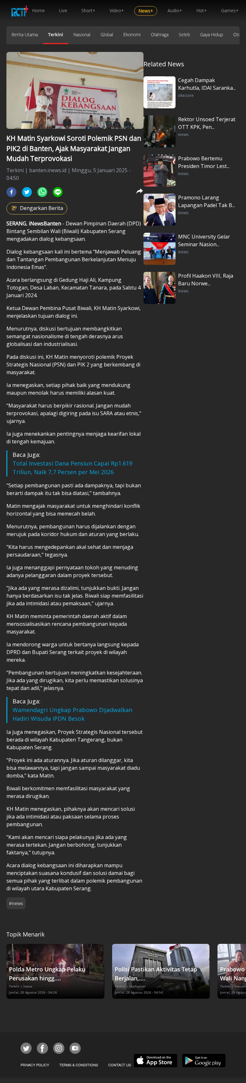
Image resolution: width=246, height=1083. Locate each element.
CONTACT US (119, 1064)
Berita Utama (25, 34)
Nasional (81, 34)
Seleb (184, 34)
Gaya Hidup (211, 34)
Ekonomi (132, 34)
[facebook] (11, 192)
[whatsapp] (42, 192)
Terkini (55, 34)
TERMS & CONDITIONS (78, 1064)
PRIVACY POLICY (34, 1064)
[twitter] (27, 192)
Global (107, 34)
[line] (58, 192)
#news (16, 903)
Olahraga (159, 34)
